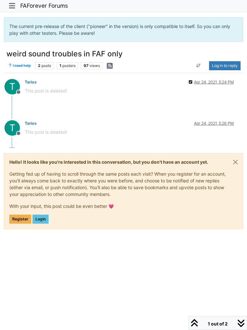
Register (20, 219)
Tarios (31, 82)
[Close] (235, 162)
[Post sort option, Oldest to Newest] (198, 65)
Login (40, 219)
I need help (21, 65)
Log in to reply (225, 65)
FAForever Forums (44, 5)
